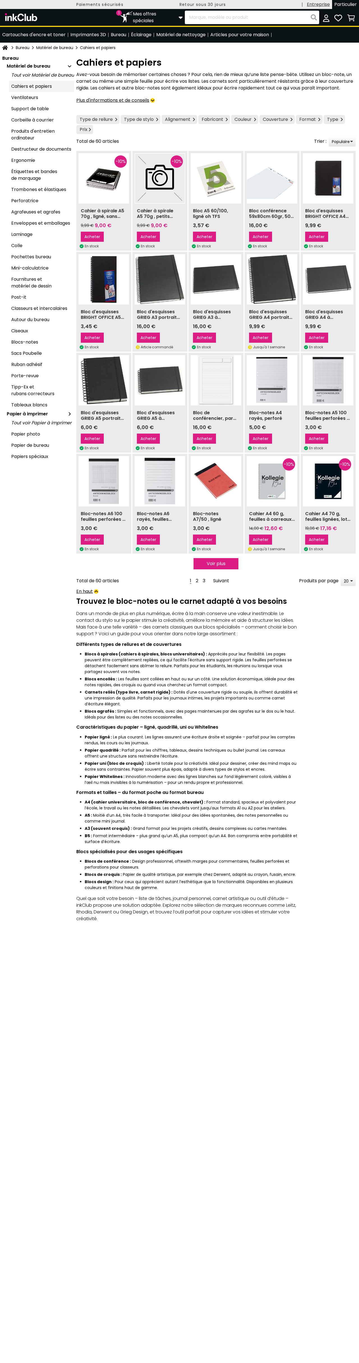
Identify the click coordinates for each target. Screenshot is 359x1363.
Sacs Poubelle (26, 353)
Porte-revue (25, 375)
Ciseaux (19, 331)
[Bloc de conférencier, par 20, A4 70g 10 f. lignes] (216, 380)
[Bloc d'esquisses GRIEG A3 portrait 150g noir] (160, 279)
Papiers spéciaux (29, 456)
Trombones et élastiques (38, 189)
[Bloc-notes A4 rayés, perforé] (272, 380)
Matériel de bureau (54, 47)
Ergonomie (23, 160)
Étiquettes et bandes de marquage (34, 174)
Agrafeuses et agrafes (35, 212)
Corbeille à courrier (32, 120)
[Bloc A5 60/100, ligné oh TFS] (216, 178)
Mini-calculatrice (30, 268)
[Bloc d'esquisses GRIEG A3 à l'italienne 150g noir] (216, 279)
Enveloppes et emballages (40, 223)
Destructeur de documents (41, 149)
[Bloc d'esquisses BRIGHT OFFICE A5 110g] (104, 279)
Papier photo (25, 434)
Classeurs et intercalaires (39, 308)
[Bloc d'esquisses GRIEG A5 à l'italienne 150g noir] (160, 380)
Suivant (221, 580)
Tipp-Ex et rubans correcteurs (32, 390)
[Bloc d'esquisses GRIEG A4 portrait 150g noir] (272, 279)
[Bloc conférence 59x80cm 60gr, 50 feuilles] (272, 178)
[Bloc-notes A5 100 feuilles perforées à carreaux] (328, 380)
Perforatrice (24, 200)
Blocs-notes (24, 342)
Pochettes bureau (31, 257)
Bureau (22, 47)
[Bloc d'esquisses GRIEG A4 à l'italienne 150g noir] (328, 279)
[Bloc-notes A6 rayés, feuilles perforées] (160, 481)
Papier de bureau (30, 445)
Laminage (22, 234)
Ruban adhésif (26, 364)
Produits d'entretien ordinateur (33, 134)
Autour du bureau (30, 319)
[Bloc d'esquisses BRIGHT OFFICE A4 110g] (328, 178)
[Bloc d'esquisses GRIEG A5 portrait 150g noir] (104, 380)
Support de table (30, 108)
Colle (16, 245)
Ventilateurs (24, 97)
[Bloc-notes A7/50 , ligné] (216, 481)
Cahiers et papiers (31, 86)
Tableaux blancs (29, 405)
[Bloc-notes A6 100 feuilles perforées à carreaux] (104, 481)
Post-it (18, 297)
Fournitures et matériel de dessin (31, 282)
